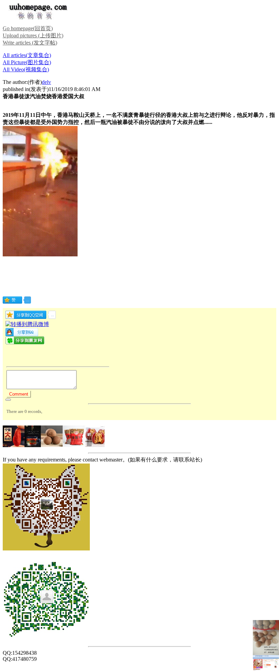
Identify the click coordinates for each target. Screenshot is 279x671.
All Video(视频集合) (26, 69)
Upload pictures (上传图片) (33, 35)
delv (46, 82)
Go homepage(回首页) (28, 28)
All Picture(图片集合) (27, 62)
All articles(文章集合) (27, 55)
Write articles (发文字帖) (30, 43)
